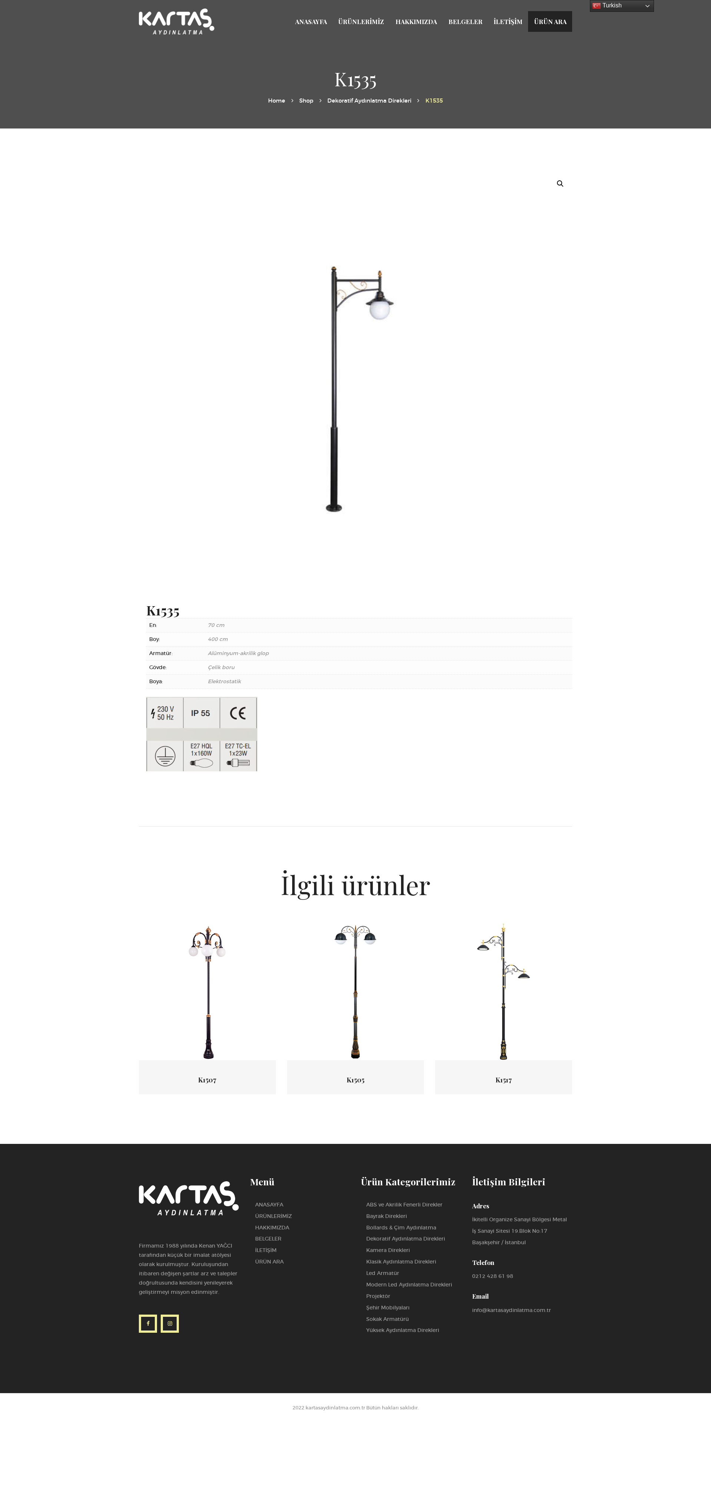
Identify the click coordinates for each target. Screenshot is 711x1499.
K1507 (207, 1079)
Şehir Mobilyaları (388, 1307)
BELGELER (268, 1238)
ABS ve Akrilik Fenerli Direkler (404, 1204)
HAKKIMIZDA (272, 1227)
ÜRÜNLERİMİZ (273, 1216)
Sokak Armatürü (387, 1319)
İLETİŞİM (266, 1250)
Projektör (378, 1296)
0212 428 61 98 (492, 1276)
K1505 (355, 1079)
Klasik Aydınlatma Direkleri (401, 1261)
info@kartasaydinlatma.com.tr (511, 1310)
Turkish (611, 5)
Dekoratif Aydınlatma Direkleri (369, 100)
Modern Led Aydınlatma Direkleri (409, 1284)
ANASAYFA (269, 1204)
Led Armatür (382, 1273)
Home (276, 100)
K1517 (503, 1079)
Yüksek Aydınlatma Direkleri (402, 1330)
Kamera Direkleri (388, 1250)
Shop (306, 100)
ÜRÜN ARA (269, 1261)
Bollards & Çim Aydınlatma (401, 1227)
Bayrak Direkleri (386, 1216)
